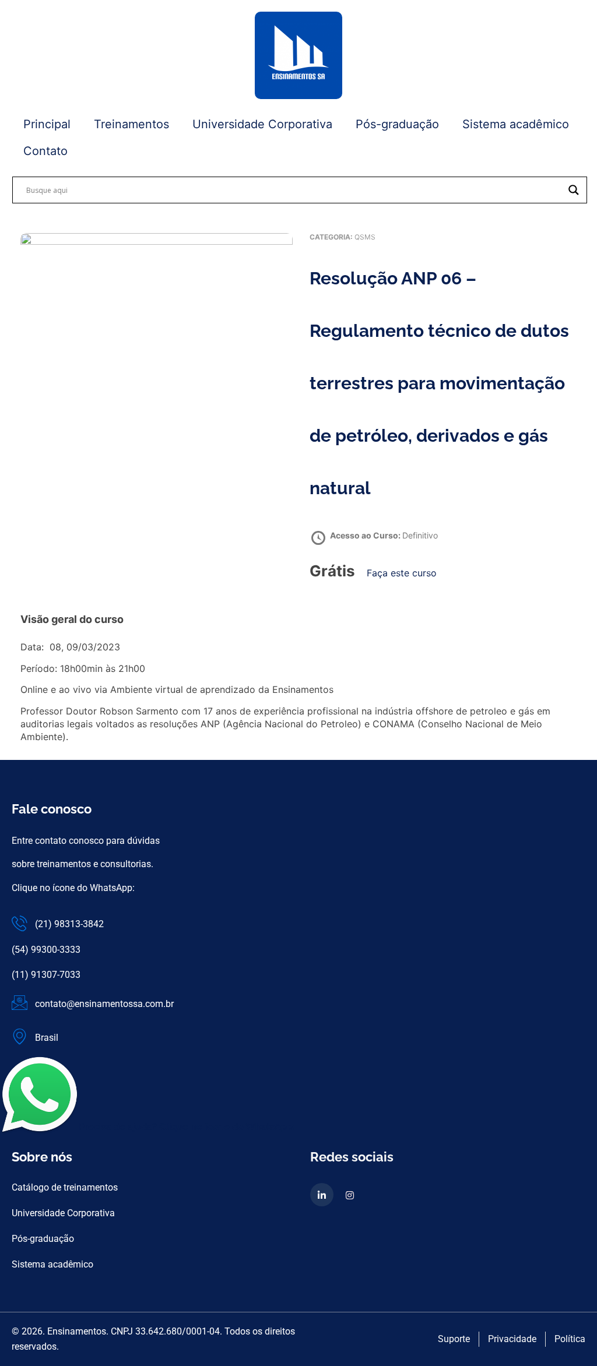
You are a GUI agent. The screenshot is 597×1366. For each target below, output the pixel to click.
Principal (47, 124)
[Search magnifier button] (574, 190)
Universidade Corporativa (262, 124)
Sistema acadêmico (515, 124)
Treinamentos (131, 124)
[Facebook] (349, 1194)
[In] (321, 1194)
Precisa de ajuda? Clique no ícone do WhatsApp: (187, 1126)
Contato (45, 151)
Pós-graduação (397, 124)
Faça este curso (402, 573)
